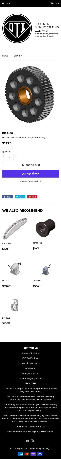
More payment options (30, 181)
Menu (8, 3)
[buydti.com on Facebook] (27, 441)
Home (5, 56)
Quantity (6, 151)
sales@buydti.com (30, 373)
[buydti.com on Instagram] (32, 441)
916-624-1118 (30, 368)
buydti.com (22, 449)
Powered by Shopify (39, 449)
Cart (56, 3)
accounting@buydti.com (30, 378)
